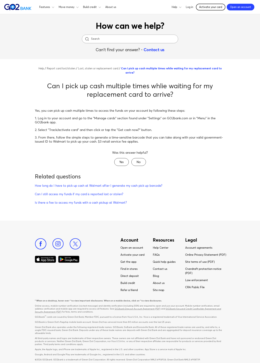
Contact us (154, 49)
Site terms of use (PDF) (200, 261)
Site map (158, 290)
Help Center (160, 247)
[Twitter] (75, 244)
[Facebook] (40, 244)
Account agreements (198, 247)
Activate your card (210, 7)
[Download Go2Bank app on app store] (45, 259)
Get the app (128, 261)
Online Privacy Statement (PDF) (205, 254)
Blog (156, 276)
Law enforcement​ (196, 280)
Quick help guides (164, 261)
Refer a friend (129, 290)
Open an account (131, 247)
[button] (53, 6)
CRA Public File (195, 287)
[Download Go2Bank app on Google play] (68, 259)
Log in (189, 7)
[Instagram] (58, 244)
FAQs (156, 254)
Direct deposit (129, 276)
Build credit (127, 283)
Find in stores (129, 269)
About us (110, 7)
